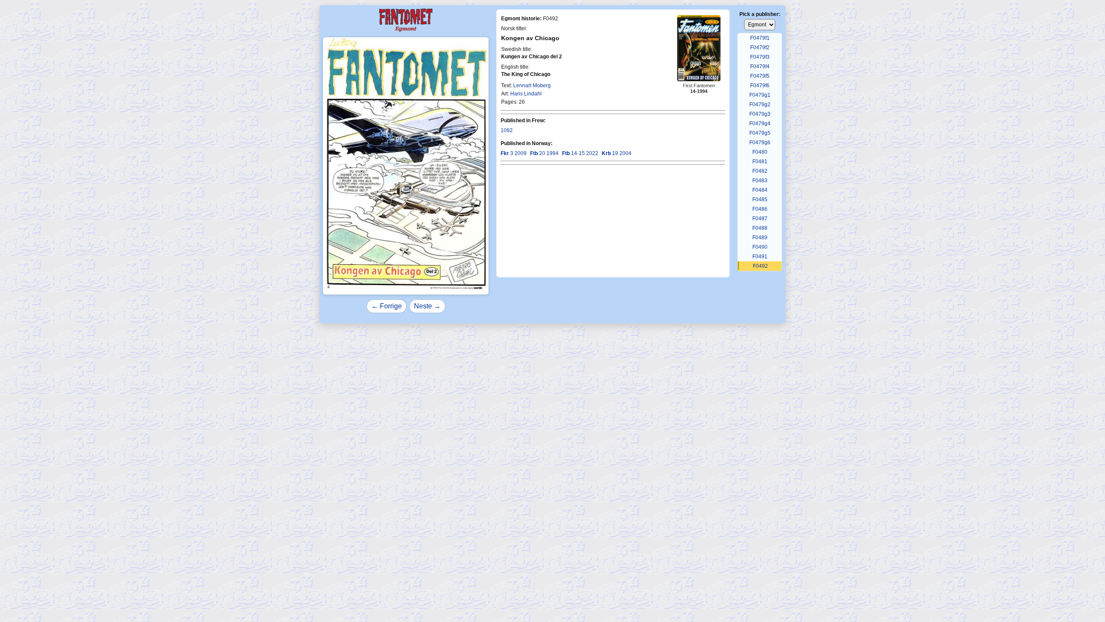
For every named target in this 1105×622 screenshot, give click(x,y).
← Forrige (386, 306)
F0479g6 (759, 143)
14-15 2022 (580, 153)
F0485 (759, 200)
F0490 (759, 247)
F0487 (759, 219)
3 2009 (514, 153)
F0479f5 (760, 76)
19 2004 (616, 153)
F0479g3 (759, 114)
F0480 (759, 152)
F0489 (759, 238)
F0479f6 (760, 86)
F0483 (759, 181)
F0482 (759, 171)
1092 (507, 130)
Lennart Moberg (532, 86)
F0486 (759, 209)
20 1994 (544, 153)
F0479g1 (759, 95)
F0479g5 (759, 133)
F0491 (759, 257)
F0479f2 (760, 47)
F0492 (760, 266)
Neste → (427, 306)
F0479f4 (760, 66)
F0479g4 (759, 124)
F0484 (759, 190)
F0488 (759, 228)
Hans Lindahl (526, 94)
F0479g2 (759, 105)
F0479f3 (760, 57)
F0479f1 (760, 38)
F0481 (759, 162)
